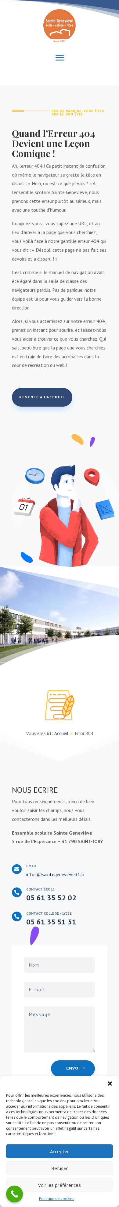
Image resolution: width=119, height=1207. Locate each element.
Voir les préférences (59, 1185)
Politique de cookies (56, 1198)
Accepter (59, 1151)
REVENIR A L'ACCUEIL (42, 397)
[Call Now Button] (14, 1194)
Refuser (59, 1168)
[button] (110, 1084)
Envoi (73, 1068)
